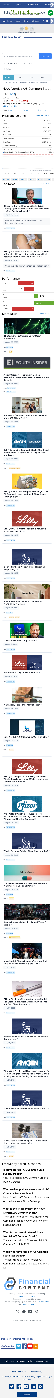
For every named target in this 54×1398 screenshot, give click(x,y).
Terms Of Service (29, 1304)
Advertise (21, 1361)
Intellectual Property (14, 468)
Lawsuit (17, 617)
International (33, 83)
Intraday (6, 179)
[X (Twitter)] (17, 1312)
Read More (44, 313)
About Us (10, 1361)
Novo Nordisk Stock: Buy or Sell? (20, 640)
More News (44, 184)
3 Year (47, 179)
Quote (11, 110)
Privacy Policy (43, 1302)
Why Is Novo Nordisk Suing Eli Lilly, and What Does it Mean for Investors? (25, 1141)
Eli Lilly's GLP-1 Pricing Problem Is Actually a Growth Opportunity (25, 530)
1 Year (40, 179)
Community (33, 4)
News (6, 4)
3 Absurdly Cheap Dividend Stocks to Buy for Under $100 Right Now (25, 416)
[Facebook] (24, 1312)
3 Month (32, 179)
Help (30, 1361)
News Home (7, 21)
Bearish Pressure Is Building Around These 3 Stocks (25, 923)
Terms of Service (19, 1371)
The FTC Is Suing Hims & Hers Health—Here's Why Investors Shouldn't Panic (25, 884)
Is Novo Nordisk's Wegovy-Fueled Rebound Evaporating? (24, 568)
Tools (42, 77)
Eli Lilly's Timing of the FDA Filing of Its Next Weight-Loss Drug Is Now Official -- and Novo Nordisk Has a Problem (26, 779)
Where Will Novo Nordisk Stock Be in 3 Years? (27, 1108)
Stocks (20, 77)
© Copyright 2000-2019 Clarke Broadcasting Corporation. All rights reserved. (27, 1377)
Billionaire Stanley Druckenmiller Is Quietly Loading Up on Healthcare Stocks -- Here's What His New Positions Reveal (27, 208)
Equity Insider (11, 388)
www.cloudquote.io (27, 1296)
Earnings (11, 617)
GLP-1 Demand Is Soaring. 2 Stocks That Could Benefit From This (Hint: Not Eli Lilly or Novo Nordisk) (26, 452)
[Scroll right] (52, 5)
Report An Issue (42, 1361)
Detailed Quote (42, 115)
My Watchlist (27, 63)
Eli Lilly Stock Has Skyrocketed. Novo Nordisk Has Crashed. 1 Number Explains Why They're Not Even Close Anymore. (26, 1002)
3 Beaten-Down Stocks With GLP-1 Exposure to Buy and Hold (26, 1037)
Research (42, 110)
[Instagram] (36, 1312)
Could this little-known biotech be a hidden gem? (27, 266)
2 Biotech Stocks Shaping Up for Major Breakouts (22, 337)
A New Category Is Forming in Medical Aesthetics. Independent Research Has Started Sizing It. (26, 377)
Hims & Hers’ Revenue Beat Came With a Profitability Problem (23, 602)
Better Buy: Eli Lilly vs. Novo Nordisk (22, 672)
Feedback (27, 1394)
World (45, 21)
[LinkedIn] (30, 1312)
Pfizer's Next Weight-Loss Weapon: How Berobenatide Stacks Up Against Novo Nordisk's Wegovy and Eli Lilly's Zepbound (27, 816)
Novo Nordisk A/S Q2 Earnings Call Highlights (26, 737)
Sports (18, 4)
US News (35, 21)
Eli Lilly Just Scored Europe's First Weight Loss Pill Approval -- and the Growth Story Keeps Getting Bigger (26, 494)
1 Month (23, 179)
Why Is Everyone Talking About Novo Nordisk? (27, 851)
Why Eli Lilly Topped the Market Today (23, 705)
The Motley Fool (10, 228)
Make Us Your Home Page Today (17, 1339)
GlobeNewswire (10, 392)
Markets (8, 77)
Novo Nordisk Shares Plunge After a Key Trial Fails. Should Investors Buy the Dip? (25, 962)
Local (18, 21)
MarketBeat (9, 347)
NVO (12, 94)
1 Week (14, 179)
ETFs (31, 77)
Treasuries (43, 83)
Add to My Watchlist (10, 106)
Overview (8, 83)
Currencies (22, 83)
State (26, 21)
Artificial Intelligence (14, 937)
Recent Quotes (9, 63)
